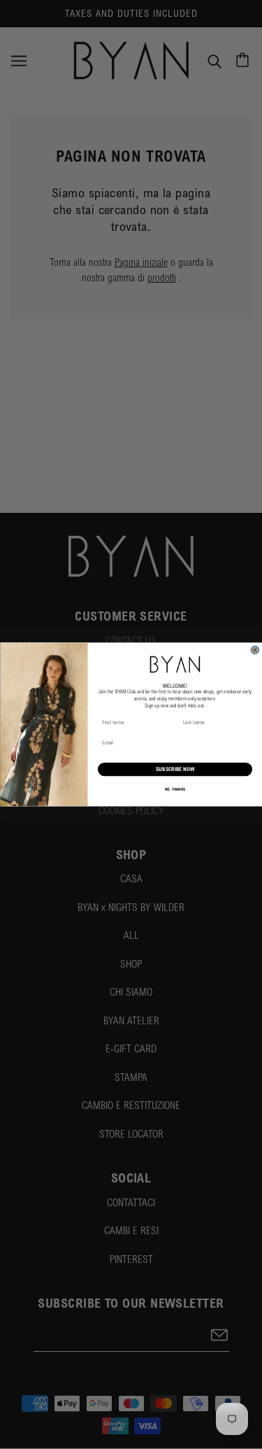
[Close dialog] (255, 650)
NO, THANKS (174, 789)
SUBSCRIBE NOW (175, 769)
